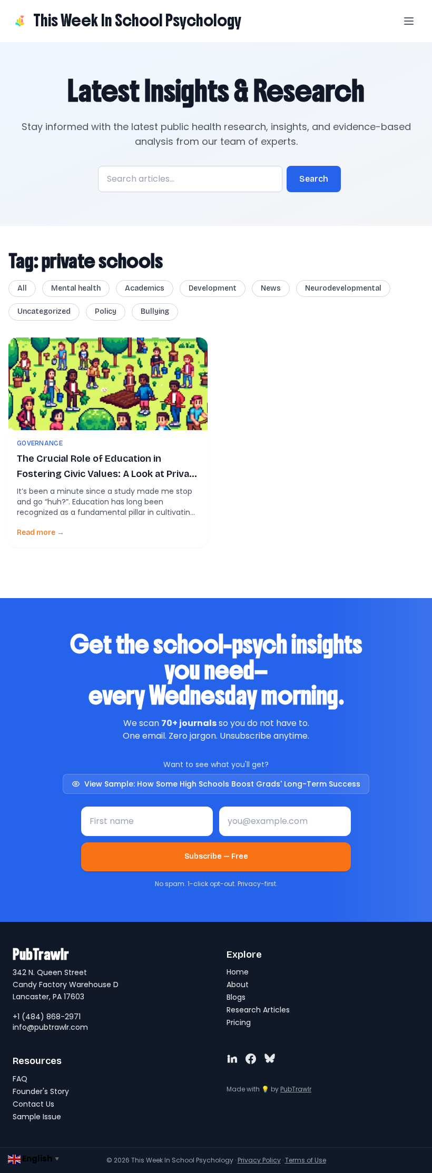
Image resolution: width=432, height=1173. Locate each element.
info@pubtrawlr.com (50, 1027)
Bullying (155, 311)
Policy (105, 311)
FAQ (20, 1078)
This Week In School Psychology (137, 21)
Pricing (239, 1022)
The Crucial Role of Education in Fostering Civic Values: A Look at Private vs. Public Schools (108, 474)
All (22, 288)
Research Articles (258, 1010)
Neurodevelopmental (343, 288)
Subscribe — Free (216, 856)
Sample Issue (37, 1116)
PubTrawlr (295, 1089)
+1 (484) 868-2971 (47, 1016)
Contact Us (33, 1104)
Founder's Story (41, 1091)
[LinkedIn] (232, 1058)
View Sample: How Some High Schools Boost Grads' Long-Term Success (222, 784)
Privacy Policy (259, 1160)
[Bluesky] (269, 1058)
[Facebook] (251, 1058)
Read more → (40, 532)
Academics (144, 288)
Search (313, 179)
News (271, 288)
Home (238, 972)
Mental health (76, 288)
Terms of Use (305, 1160)
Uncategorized (44, 311)
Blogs (236, 997)
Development (213, 288)
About (238, 984)
